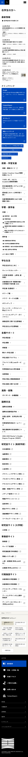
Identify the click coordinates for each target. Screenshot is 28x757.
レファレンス (5, 721)
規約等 (3, 716)
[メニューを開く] (2, 2)
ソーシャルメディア (6, 726)
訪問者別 (4, 711)
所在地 (3, 701)
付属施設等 (4, 706)
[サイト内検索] (7, 2)
